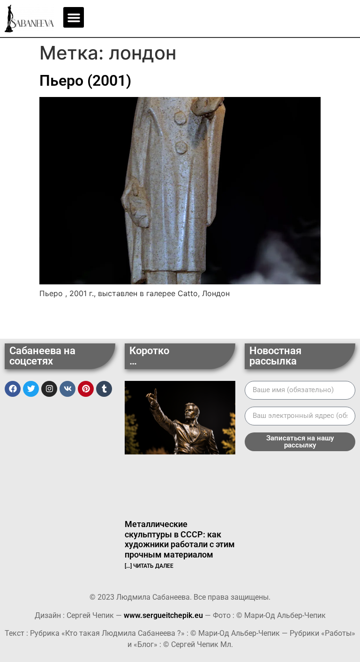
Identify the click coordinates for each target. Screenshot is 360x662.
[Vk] (67, 389)
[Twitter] (31, 389)
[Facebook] (13, 389)
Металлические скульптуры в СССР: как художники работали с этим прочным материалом (180, 539)
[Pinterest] (86, 389)
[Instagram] (49, 389)
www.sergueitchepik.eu (163, 615)
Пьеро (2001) (85, 80)
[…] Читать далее (149, 566)
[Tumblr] (104, 389)
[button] (73, 17)
